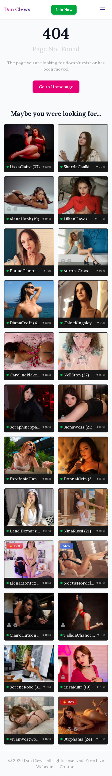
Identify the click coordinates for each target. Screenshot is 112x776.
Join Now (63, 9)
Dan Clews (17, 9)
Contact (68, 766)
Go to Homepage (56, 86)
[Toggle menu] (102, 9)
